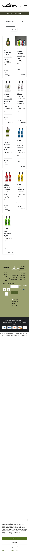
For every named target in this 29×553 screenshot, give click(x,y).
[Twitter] (8, 290)
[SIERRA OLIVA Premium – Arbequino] (21, 176)
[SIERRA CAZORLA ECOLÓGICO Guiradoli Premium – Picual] (8, 86)
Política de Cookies (22, 279)
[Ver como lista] (15, 30)
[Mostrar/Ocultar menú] (25, 6)
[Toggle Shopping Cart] (20, 6)
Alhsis (14, 324)
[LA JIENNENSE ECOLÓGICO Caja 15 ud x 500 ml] (8, 42)
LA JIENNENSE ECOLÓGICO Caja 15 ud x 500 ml (8, 55)
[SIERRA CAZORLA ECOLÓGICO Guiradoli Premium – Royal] (21, 86)
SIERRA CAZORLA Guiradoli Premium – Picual (20, 145)
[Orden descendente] (22, 21)
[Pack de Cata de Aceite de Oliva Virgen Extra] (21, 41)
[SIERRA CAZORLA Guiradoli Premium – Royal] (8, 177)
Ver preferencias (14, 547)
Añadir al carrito (6, 72)
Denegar (14, 542)
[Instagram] (6, 294)
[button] (26, 520)
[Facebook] (4, 290)
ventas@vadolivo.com (8, 283)
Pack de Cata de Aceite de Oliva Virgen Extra (21, 53)
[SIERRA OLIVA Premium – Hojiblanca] (8, 220)
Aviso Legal (24, 550)
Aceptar (14, 538)
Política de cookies (6, 550)
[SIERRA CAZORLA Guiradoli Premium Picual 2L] (8, 132)
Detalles (10, 76)
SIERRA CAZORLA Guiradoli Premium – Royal (7, 190)
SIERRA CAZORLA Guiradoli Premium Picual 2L (7, 145)
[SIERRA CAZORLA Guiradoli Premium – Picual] (21, 132)
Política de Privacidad (16, 550)
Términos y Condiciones (22, 270)
